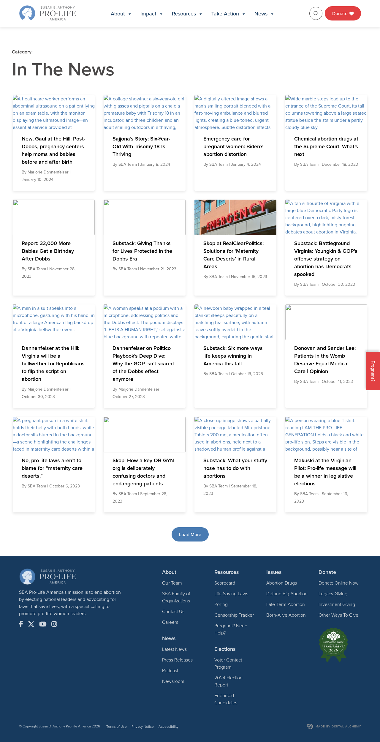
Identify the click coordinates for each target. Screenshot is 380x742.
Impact (148, 13)
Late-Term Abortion (285, 604)
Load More (190, 534)
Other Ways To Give (338, 615)
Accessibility (168, 726)
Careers (170, 622)
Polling (221, 604)
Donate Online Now (339, 583)
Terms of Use (116, 726)
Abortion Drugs (281, 583)
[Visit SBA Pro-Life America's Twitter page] (31, 624)
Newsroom (173, 681)
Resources (184, 13)
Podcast (170, 670)
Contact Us (173, 611)
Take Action (225, 13)
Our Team (172, 583)
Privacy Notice (143, 726)
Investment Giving (337, 604)
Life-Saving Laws (231, 593)
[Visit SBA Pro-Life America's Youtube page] (43, 624)
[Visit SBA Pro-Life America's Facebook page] (21, 624)
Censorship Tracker (234, 615)
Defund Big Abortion (287, 593)
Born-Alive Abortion (286, 615)
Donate (340, 13)
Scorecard (224, 583)
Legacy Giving (333, 593)
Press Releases (177, 659)
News (260, 13)
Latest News (174, 649)
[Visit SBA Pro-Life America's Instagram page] (54, 624)
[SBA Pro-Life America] (47, 13)
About (118, 13)
